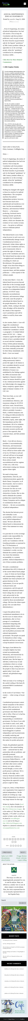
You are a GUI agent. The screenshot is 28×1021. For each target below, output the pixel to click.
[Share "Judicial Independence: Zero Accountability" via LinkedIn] (18, 839)
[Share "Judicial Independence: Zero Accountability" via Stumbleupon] (23, 839)
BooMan (6, 968)
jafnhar (6, 987)
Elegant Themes (11, 1019)
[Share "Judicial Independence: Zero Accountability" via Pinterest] (15, 839)
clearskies (6, 981)
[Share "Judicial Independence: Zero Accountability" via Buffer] (20, 839)
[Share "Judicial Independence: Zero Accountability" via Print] (15, 842)
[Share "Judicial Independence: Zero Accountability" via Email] (12, 842)
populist (12, 19)
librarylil (6, 975)
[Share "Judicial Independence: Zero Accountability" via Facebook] (4, 839)
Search (3, 900)
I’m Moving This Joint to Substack (10, 940)
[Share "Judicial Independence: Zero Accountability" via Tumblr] (12, 839)
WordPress (22, 1019)
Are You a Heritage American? (9, 943)
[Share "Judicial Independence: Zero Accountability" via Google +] (10, 839)
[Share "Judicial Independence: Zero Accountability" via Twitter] (7, 839)
